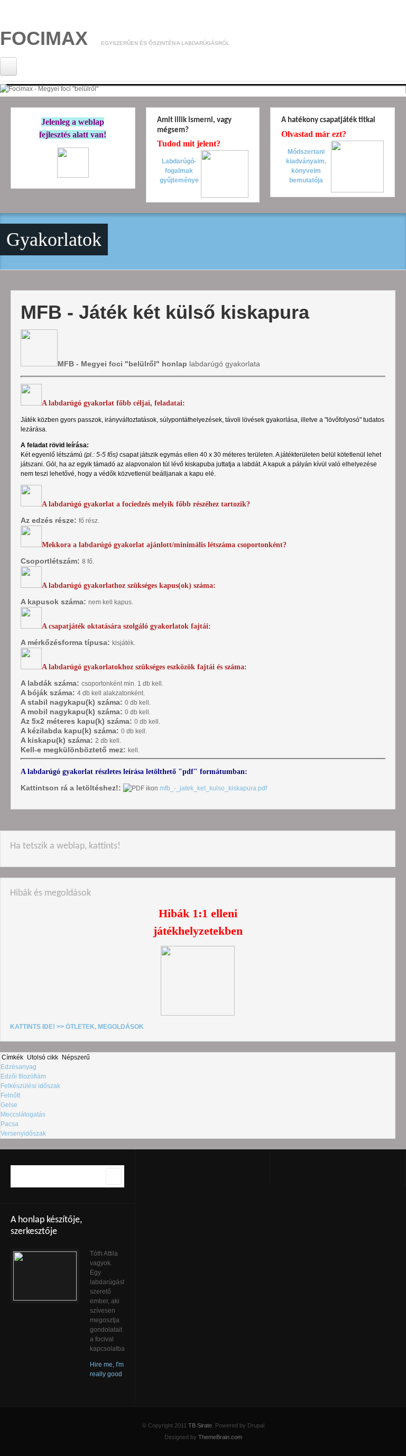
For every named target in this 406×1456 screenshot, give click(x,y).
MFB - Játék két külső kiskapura (165, 312)
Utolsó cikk (42, 1057)
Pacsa (10, 1124)
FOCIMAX (44, 38)
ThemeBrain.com (220, 1437)
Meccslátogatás (23, 1114)
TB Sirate (200, 1425)
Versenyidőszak (23, 1133)
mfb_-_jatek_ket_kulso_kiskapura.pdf (213, 788)
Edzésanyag (18, 1067)
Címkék (12, 1057)
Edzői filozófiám (23, 1076)
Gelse (9, 1105)
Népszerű (76, 1057)
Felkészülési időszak (30, 1086)
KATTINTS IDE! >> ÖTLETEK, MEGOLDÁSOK (77, 1026)
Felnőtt (10, 1095)
